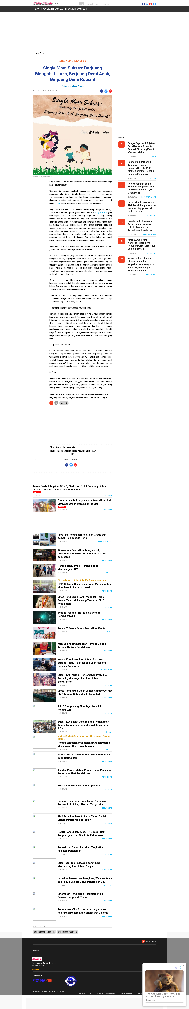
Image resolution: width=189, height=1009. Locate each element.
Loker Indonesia (105, 541)
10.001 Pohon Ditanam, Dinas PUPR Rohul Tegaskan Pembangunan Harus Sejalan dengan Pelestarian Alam (141, 264)
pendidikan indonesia (75, 9)
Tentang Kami (110, 994)
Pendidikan (107, 495)
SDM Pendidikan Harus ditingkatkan (79, 785)
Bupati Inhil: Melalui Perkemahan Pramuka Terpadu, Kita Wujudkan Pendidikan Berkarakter (82, 678)
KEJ (91, 994)
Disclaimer (99, 994)
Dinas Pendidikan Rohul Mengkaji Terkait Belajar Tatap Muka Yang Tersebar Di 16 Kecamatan (81, 600)
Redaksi (35, 970)
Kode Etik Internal (81, 994)
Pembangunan (106, 670)
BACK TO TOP (151, 941)
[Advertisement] (94, 32)
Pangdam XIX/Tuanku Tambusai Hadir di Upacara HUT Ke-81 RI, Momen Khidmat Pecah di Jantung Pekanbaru (141, 168)
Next (63, 403)
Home (36, 9)
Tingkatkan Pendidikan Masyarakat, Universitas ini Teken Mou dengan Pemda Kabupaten (82, 553)
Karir (98, 4)
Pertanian (151, 275)
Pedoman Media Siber (126, 994)
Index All (90, 4)
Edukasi (43, 53)
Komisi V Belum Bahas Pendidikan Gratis (81, 628)
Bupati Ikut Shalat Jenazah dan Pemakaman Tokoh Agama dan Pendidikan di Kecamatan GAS (83, 725)
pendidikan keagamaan (52, 9)
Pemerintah (106, 808)
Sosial (109, 573)
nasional (108, 885)
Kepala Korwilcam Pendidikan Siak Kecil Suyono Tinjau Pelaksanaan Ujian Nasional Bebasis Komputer (82, 663)
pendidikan (106, 4)
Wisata (153, 157)
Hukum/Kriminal (148, 197)
